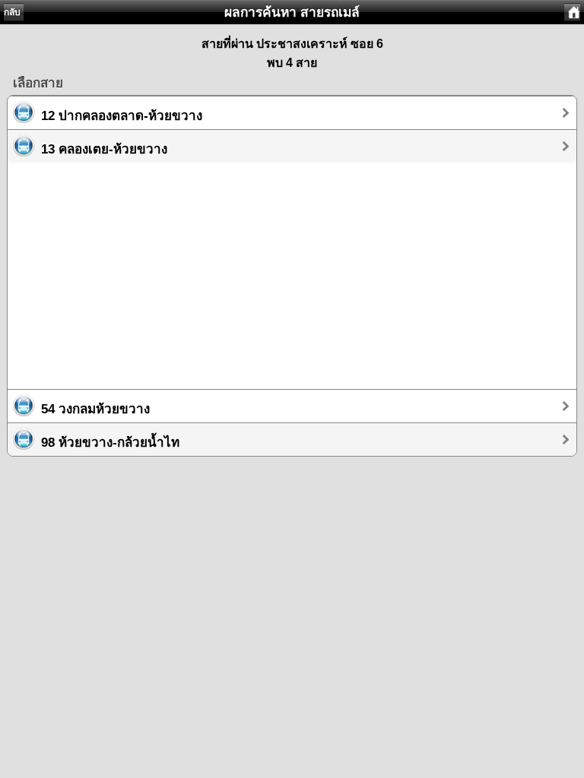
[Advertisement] (292, 269)
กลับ (12, 12)
